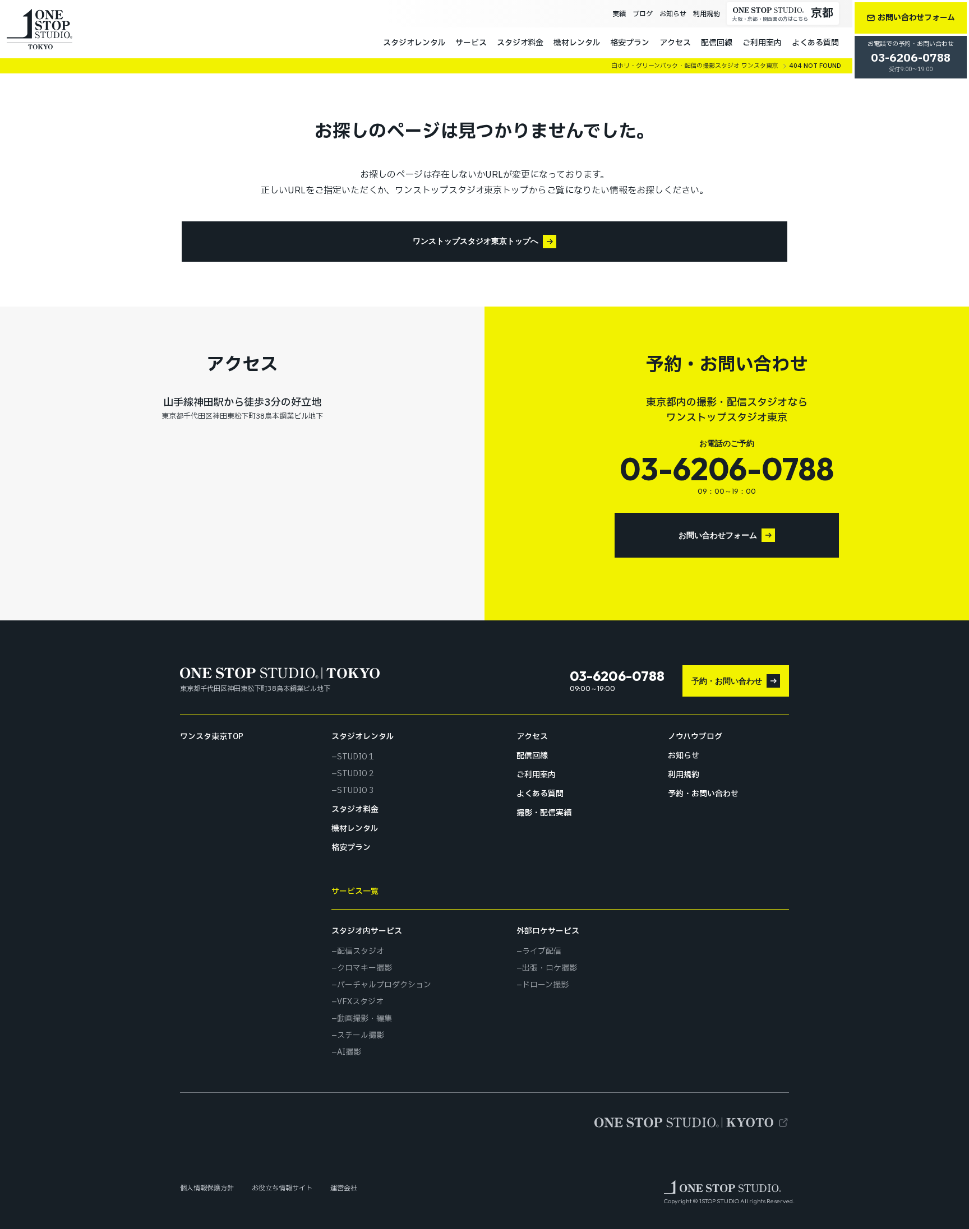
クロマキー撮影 (364, 968)
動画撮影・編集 (364, 1019)
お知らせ (672, 14)
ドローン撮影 (545, 985)
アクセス (675, 43)
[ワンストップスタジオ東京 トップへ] (39, 29)
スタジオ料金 (520, 43)
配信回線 (716, 43)
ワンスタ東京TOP (211, 737)
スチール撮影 (360, 1036)
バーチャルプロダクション (384, 985)
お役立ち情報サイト (282, 1188)
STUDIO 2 (355, 774)
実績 (619, 14)
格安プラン (629, 43)
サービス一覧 (355, 891)
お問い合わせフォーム (718, 535)
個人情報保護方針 (207, 1188)
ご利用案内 (762, 43)
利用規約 (706, 14)
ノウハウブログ (695, 737)
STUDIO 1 (355, 757)
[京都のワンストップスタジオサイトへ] (691, 1122)
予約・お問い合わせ (726, 681)
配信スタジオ (360, 952)
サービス (471, 43)
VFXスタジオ (360, 1002)
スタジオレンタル (414, 43)
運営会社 (343, 1188)
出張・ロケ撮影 (549, 968)
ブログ (643, 14)
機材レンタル (576, 43)
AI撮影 (349, 1052)
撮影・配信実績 (543, 813)
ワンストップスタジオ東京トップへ (475, 241)
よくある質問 (815, 43)
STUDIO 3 (355, 791)
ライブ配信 (541, 952)
